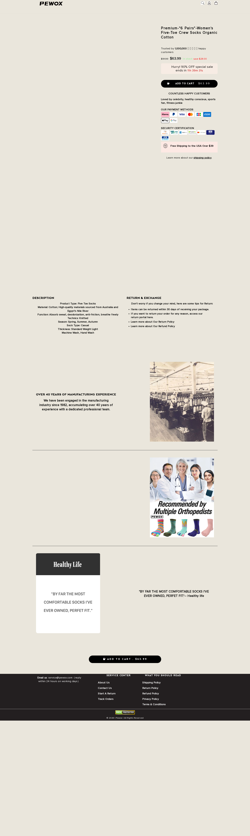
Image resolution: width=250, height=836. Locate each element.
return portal (139, 317)
